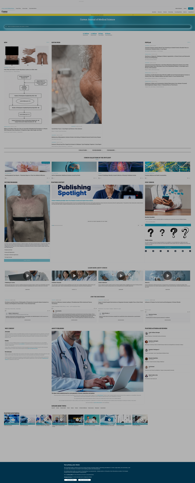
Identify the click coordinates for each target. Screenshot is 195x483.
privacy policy (70, 474)
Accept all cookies (70, 479)
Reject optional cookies (84, 479)
